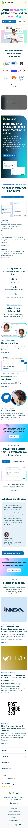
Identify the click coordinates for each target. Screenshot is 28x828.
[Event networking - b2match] (7, 2)
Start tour (21, 21)
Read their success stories (11, 553)
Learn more (13, 490)
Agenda (3, 235)
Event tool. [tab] (6, 461)
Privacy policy (14, 808)
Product (4, 750)
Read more (4, 231)
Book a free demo (14, 570)
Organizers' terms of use (14, 811)
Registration (5, 220)
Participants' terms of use (14, 814)
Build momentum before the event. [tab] (12, 197)
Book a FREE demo (9, 21)
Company (5, 756)
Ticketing (4, 249)
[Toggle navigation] (25, 2)
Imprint (14, 817)
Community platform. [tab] (19, 461)
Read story (4, 642)
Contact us (14, 436)
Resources (5, 762)
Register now (8, 155)
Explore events (6, 768)
